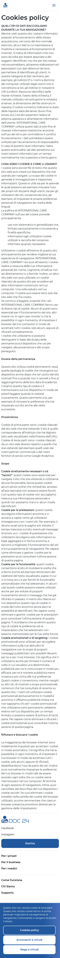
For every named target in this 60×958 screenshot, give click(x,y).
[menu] (54, 5)
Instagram (7, 834)
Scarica (30, 843)
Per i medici (9, 868)
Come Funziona (11, 880)
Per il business (10, 862)
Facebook (7, 828)
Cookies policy (29, 930)
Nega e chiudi (29, 949)
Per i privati (9, 855)
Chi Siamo (8, 886)
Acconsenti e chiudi (29, 939)
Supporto (7, 892)
